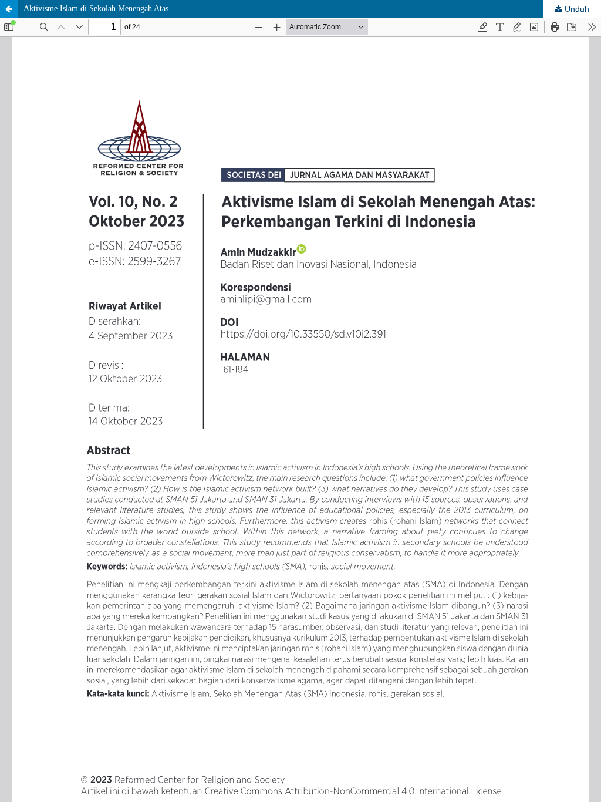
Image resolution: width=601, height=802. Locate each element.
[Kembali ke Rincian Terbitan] (9, 9)
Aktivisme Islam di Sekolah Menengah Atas (95, 8)
